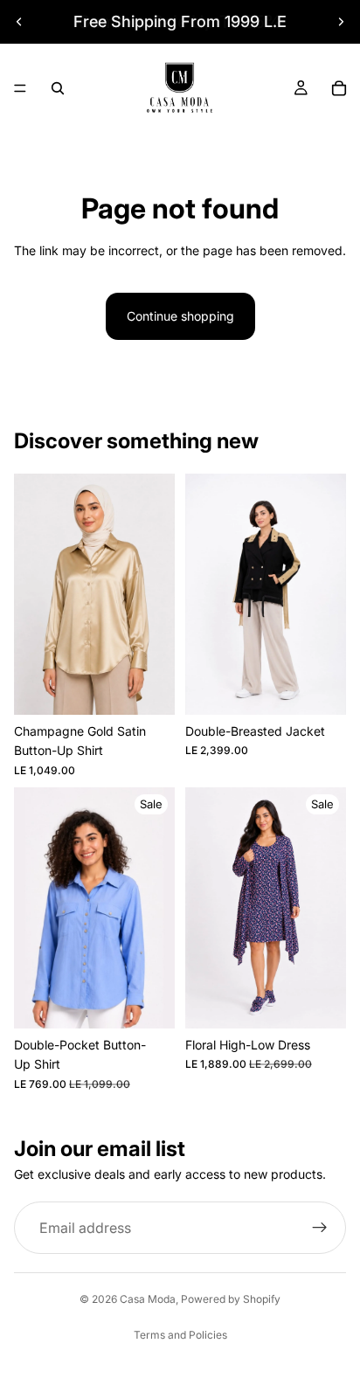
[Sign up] (319, 1227)
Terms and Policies (180, 1334)
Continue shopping (180, 315)
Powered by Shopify (230, 1298)
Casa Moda (148, 1298)
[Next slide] (341, 22)
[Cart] (339, 88)
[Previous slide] (19, 22)
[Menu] (20, 88)
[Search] (57, 88)
